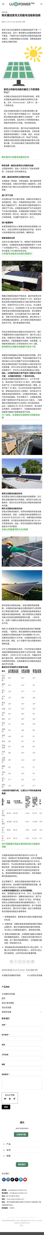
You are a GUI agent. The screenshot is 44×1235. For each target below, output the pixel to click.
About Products (19, 970)
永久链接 (31, 970)
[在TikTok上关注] (12, 1180)
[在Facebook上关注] (4, 1180)
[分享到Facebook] (16, 962)
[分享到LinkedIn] (32, 962)
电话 (3, 1044)
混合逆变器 (6, 1007)
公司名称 (5, 1054)
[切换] (4, 1144)
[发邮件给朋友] (24, 962)
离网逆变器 (6, 1012)
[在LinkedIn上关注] (21, 1180)
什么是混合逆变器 (34, 975)
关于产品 (4, 12)
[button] (3, 4)
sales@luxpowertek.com (17, 1190)
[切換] (40, 1012)
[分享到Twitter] (20, 962)
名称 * (4, 1025)
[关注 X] (17, 1180)
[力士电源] (22, 4)
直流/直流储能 (8, 1003)
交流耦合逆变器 (8, 994)
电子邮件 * (6, 1035)
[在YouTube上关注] (25, 1180)
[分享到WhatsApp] (11, 962)
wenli (20, 22)
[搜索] (41, 4)
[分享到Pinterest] (28, 962)
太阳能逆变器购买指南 (11, 975)
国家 (3, 1064)
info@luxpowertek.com (18, 1193)
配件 (4, 998)
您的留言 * (6, 1074)
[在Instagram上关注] (8, 1180)
